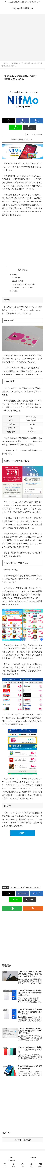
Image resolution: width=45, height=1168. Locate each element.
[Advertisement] (22, 37)
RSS (33, 1161)
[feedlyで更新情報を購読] (12, 908)
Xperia (6, 887)
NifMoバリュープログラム (24, 288)
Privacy (33, 1157)
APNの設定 (19, 281)
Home (12, 1157)
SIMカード (19, 278)
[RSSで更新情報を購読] (33, 908)
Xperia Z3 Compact (33, 887)
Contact (12, 1161)
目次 (19, 270)
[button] (29, 127)
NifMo (14, 274)
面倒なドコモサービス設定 (25, 284)
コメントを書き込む (22, 1140)
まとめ (14, 291)
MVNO (14, 887)
